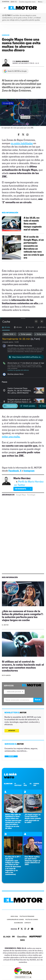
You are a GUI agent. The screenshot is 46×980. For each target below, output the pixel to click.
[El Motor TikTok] (28, 929)
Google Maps (21, 495)
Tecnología (31, 495)
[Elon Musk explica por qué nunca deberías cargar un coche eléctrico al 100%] (32, 854)
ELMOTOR (8, 783)
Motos (40, 2)
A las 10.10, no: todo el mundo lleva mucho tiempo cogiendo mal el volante (33, 223)
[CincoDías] (22, 937)
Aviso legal (14, 916)
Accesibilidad (18, 923)
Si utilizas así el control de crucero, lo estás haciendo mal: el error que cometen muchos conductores (23, 666)
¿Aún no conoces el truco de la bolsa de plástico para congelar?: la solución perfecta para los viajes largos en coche (22, 616)
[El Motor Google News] (32, 929)
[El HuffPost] (35, 937)
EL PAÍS (25, 784)
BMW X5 (14, 2)
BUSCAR (11, 756)
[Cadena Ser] (22, 940)
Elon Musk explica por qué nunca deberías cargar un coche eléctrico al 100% (32, 861)
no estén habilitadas (22, 143)
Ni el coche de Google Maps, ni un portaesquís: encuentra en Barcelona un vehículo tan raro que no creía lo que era (34, 247)
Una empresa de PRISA (23, 971)
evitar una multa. (11, 436)
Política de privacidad (27, 916)
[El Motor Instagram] (25, 929)
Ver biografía (20, 489)
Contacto (27, 923)
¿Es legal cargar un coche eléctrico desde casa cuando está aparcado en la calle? (33, 818)
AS (30, 783)
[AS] (13, 937)
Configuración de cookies (15, 919)
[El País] (7, 937)
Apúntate (11, 730)
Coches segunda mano (27, 2)
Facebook (14, 470)
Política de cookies (31, 919)
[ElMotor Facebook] (18, 929)
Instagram (29, 470)
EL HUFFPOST (18, 784)
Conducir (5, 35)
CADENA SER (36, 784)
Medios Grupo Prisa (23, 977)
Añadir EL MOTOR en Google (17, 71)
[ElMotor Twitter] (22, 929)
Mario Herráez (22, 61)
